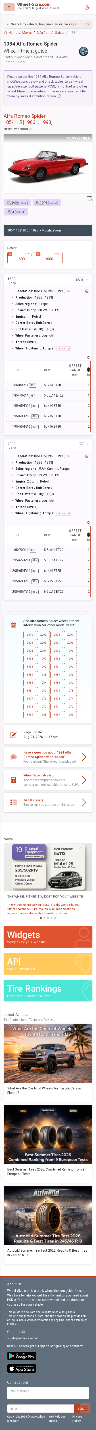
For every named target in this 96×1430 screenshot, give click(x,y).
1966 (70, 714)
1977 (30, 698)
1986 (70, 674)
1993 (30, 666)
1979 (57, 690)
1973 (30, 706)
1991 (57, 666)
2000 (57, 650)
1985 (30, 682)
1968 (43, 714)
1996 (57, 658)
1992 (43, 666)
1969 (30, 714)
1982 (70, 682)
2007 (70, 634)
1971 (57, 706)
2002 (30, 650)
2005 (43, 642)
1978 (70, 690)
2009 (43, 634)
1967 (57, 714)
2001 (43, 650)
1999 (70, 650)
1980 (43, 690)
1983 (57, 682)
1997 (43, 658)
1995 (70, 658)
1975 (57, 698)
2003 (70, 642)
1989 (30, 674)
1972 (43, 706)
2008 (57, 634)
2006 (30, 642)
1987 (57, 674)
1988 (43, 674)
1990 (70, 666)
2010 (30, 634)
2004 (57, 642)
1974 (70, 698)
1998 (30, 658)
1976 (43, 698)
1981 (30, 690)
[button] (48, 24)
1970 (70, 706)
